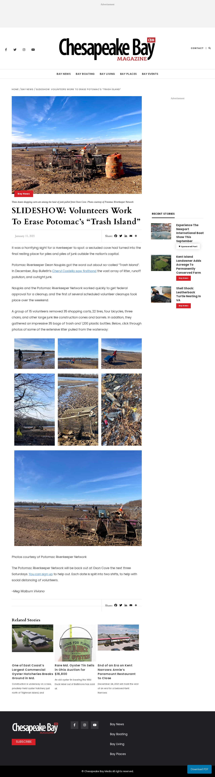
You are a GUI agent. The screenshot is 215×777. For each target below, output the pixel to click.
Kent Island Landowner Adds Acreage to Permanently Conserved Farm (188, 265)
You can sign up (41, 574)
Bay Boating (85, 74)
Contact (197, 48)
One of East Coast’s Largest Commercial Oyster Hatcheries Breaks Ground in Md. (32, 671)
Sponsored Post (189, 246)
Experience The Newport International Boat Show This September (190, 233)
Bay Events (150, 74)
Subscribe (24, 742)
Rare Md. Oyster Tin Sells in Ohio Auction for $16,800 (74, 669)
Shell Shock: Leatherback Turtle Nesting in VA (188, 294)
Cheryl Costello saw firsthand (74, 271)
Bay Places (128, 74)
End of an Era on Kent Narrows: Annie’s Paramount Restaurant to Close (117, 671)
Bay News (64, 74)
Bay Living (107, 74)
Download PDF (199, 769)
